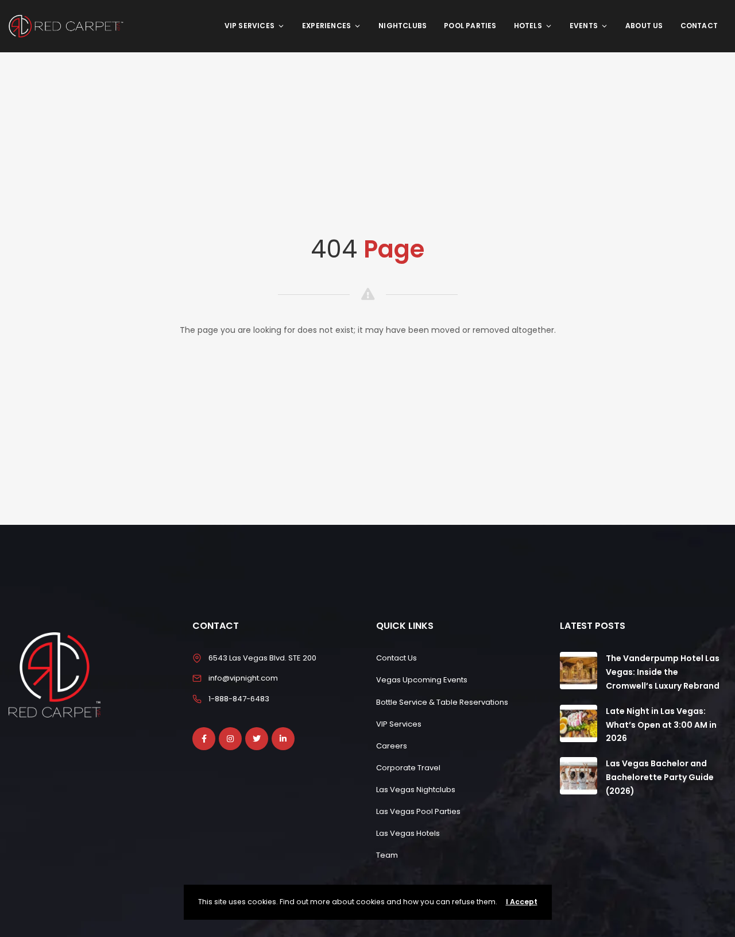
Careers (391, 745)
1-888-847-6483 (238, 698)
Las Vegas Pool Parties (418, 811)
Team (387, 855)
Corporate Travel (408, 767)
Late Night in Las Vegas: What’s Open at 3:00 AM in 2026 (661, 724)
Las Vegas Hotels (408, 833)
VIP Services (249, 25)
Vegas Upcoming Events (421, 679)
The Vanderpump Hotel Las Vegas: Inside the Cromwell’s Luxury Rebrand (662, 672)
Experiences (326, 25)
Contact (699, 25)
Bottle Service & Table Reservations (442, 702)
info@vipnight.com (243, 678)
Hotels (528, 25)
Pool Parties (470, 25)
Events (584, 25)
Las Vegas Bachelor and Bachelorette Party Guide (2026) (660, 777)
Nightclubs (402, 25)
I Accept (521, 902)
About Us (644, 25)
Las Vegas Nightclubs (415, 789)
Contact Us (396, 657)
